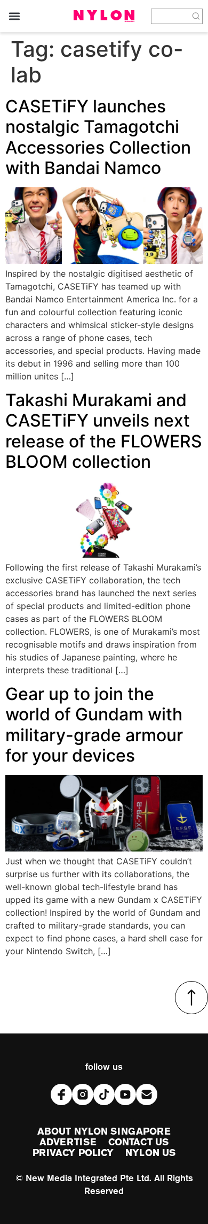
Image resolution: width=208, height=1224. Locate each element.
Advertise (68, 1142)
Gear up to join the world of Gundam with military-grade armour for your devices (94, 724)
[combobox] (170, 16)
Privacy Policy (73, 1153)
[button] (14, 16)
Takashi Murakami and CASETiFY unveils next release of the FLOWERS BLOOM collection (103, 431)
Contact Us (138, 1142)
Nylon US (150, 1153)
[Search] (196, 16)
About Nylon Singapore (104, 1132)
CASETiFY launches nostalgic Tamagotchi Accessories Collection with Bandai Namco (98, 137)
